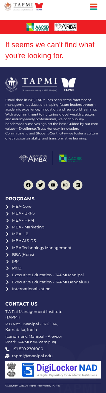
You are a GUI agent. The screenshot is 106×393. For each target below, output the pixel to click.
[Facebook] (28, 185)
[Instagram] (65, 185)
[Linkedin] (77, 185)
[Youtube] (53, 185)
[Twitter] (40, 185)
